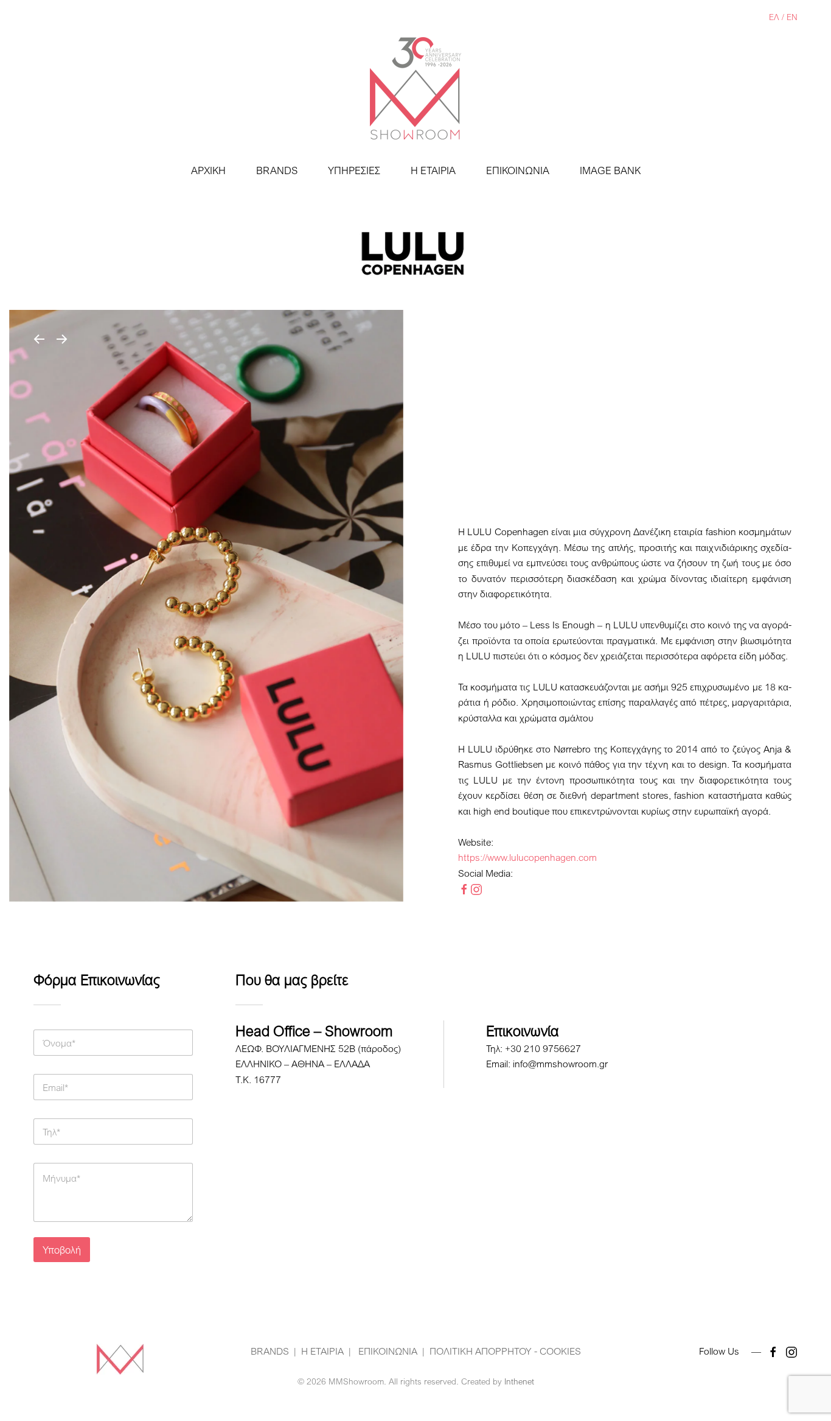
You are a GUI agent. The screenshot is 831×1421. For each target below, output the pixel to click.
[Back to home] (415, 88)
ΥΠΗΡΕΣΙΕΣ (354, 170)
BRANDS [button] (276, 170)
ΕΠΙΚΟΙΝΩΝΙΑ (517, 170)
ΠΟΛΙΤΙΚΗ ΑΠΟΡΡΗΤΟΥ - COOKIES (505, 1351)
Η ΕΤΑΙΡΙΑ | (326, 1351)
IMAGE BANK (610, 170)
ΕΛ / (778, 17)
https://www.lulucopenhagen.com (527, 857)
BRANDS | (273, 1351)
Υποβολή (62, 1249)
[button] (38, 339)
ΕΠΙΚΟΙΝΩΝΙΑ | (390, 1351)
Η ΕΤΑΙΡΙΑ (433, 170)
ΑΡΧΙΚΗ (208, 170)
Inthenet (519, 1381)
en (792, 17)
